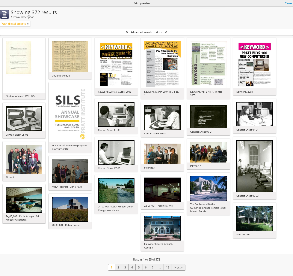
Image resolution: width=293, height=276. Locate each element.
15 (167, 267)
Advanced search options (146, 32)
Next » (178, 267)
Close (288, 3)
